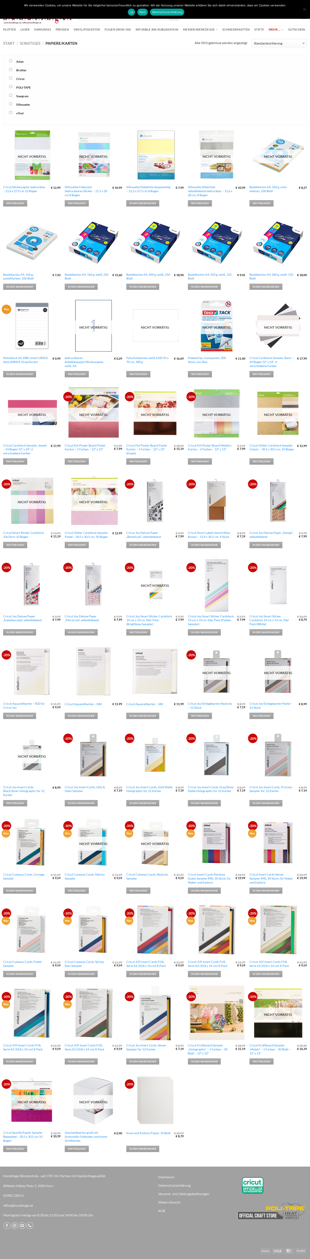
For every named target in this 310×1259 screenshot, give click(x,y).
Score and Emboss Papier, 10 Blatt (148, 1133)
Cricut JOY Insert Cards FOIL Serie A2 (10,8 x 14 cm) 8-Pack (146, 964)
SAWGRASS (42, 29)
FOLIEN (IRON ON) (118, 29)
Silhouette (23, 104)
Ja (131, 12)
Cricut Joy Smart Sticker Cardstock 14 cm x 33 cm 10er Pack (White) (269, 620)
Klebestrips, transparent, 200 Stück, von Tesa (207, 360)
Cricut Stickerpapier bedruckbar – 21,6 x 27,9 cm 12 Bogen (24, 189)
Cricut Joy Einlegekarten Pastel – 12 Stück (270, 705)
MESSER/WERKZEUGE (199, 29)
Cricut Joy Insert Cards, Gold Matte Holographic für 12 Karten (149, 789)
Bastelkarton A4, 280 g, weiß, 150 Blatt (271, 276)
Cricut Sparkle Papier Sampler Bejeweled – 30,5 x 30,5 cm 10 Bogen (23, 1136)
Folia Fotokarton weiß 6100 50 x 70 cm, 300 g (147, 360)
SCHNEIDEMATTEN (236, 29)
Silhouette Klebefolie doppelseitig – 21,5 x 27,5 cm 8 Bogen (148, 189)
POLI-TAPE (23, 87)
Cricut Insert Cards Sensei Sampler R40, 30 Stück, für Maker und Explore (271, 878)
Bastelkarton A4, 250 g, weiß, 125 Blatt (210, 276)
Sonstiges (30, 43)
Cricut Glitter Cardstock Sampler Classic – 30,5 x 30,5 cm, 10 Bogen (271, 447)
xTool (20, 113)
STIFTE (259, 29)
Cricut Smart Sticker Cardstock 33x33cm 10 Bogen (23, 534)
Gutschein (296, 29)
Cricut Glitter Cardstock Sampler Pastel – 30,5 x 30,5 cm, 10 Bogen (86, 534)
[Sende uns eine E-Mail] (22, 1225)
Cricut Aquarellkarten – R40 (83, 704)
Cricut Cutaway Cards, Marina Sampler (85, 876)
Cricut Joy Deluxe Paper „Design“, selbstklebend (271, 534)
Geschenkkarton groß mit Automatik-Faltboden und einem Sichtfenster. (86, 1136)
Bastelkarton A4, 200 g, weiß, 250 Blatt (148, 276)
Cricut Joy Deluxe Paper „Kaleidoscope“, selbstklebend (22, 618)
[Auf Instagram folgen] (14, 1225)
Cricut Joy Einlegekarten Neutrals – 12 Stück (210, 705)
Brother (21, 70)
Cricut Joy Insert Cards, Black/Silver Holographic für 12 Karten (23, 791)
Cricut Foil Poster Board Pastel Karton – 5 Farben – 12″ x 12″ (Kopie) (146, 449)
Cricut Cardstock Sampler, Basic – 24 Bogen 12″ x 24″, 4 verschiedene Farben (271, 361)
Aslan (20, 61)
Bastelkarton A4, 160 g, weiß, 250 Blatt (86, 276)
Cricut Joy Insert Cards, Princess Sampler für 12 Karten (270, 789)
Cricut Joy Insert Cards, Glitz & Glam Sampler (85, 789)
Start (9, 43)
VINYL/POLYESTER (87, 29)
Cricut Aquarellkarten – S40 (144, 704)
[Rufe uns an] (29, 1225)
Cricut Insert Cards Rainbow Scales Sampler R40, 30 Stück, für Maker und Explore (209, 878)
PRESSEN (62, 29)
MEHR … (275, 29)
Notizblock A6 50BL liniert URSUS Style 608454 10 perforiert (25, 360)
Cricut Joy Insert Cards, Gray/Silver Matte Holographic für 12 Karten (211, 789)
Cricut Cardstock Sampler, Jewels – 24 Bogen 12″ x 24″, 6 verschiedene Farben (25, 449)
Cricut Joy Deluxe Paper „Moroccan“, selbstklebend (82, 618)
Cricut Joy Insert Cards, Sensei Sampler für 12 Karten (146, 1047)
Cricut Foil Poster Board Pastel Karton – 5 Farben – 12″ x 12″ (85, 447)
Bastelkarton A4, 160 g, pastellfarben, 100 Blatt (18, 276)
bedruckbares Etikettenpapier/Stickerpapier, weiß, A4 (84, 361)
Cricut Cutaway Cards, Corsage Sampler (23, 876)
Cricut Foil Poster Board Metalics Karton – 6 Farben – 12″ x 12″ (210, 447)
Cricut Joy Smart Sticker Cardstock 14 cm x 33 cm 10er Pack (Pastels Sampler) (211, 620)
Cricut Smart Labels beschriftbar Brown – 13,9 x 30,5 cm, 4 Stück (209, 534)
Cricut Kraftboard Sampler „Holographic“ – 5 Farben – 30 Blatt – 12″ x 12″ (207, 1049)
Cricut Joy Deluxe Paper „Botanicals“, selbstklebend (143, 534)
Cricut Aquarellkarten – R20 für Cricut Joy (24, 705)
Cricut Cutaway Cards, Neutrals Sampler (147, 876)
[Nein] (304, 10)
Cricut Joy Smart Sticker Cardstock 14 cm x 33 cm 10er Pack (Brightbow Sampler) (149, 620)
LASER (25, 29)
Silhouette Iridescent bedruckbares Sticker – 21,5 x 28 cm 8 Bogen (86, 191)
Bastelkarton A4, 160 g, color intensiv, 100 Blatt (268, 189)
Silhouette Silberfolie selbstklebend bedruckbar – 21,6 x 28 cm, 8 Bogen (210, 191)
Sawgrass (22, 96)
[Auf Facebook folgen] (7, 1225)
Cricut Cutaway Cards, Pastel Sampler (22, 964)
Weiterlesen (15, 203)
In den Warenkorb (142, 203)
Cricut (20, 79)
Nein (142, 12)
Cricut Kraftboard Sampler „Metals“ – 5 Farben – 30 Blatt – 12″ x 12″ (270, 1049)
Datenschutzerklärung (167, 12)
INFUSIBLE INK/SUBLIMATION (157, 29)
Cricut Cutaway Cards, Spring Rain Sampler (84, 964)
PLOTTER (9, 29)
